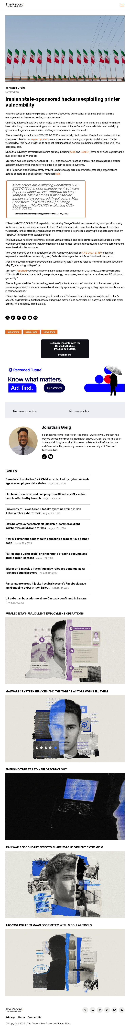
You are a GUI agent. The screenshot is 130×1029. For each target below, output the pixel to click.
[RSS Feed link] (122, 1010)
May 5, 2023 (62, 213)
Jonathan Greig (15, 87)
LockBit (85, 151)
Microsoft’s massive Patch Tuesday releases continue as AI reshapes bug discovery (45, 570)
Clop (72, 151)
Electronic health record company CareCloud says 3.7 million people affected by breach (45, 496)
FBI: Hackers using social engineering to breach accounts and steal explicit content (46, 555)
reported (22, 270)
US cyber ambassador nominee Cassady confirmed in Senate (45, 600)
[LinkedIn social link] (92, 1010)
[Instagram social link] (100, 1010)
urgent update (39, 139)
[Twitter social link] (85, 1010)
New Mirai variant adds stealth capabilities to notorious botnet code (47, 541)
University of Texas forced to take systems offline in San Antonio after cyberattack (43, 511)
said (57, 173)
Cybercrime (13, 332)
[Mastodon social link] (107, 1010)
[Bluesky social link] (114, 1010)
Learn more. (65, 354)
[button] (122, 5)
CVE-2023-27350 (92, 252)
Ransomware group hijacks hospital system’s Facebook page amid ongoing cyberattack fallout (45, 585)
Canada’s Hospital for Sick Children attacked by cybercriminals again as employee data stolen (47, 481)
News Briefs (49, 332)
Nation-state (31, 332)
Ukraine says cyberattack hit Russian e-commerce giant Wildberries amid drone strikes (42, 526)
